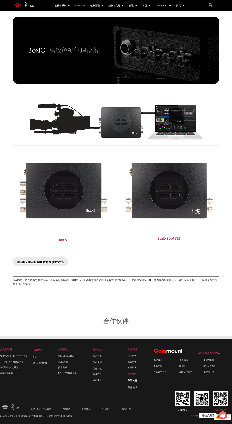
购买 (178, 5)
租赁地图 (132, 374)
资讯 (131, 5)
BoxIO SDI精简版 (169, 238)
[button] (62, 5)
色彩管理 (95, 5)
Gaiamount (161, 5)
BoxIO (78, 5)
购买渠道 (132, 349)
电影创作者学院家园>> (210, 353)
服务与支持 (114, 5)
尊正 (144, 5)
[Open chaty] (223, 415)
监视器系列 (60, 5)
